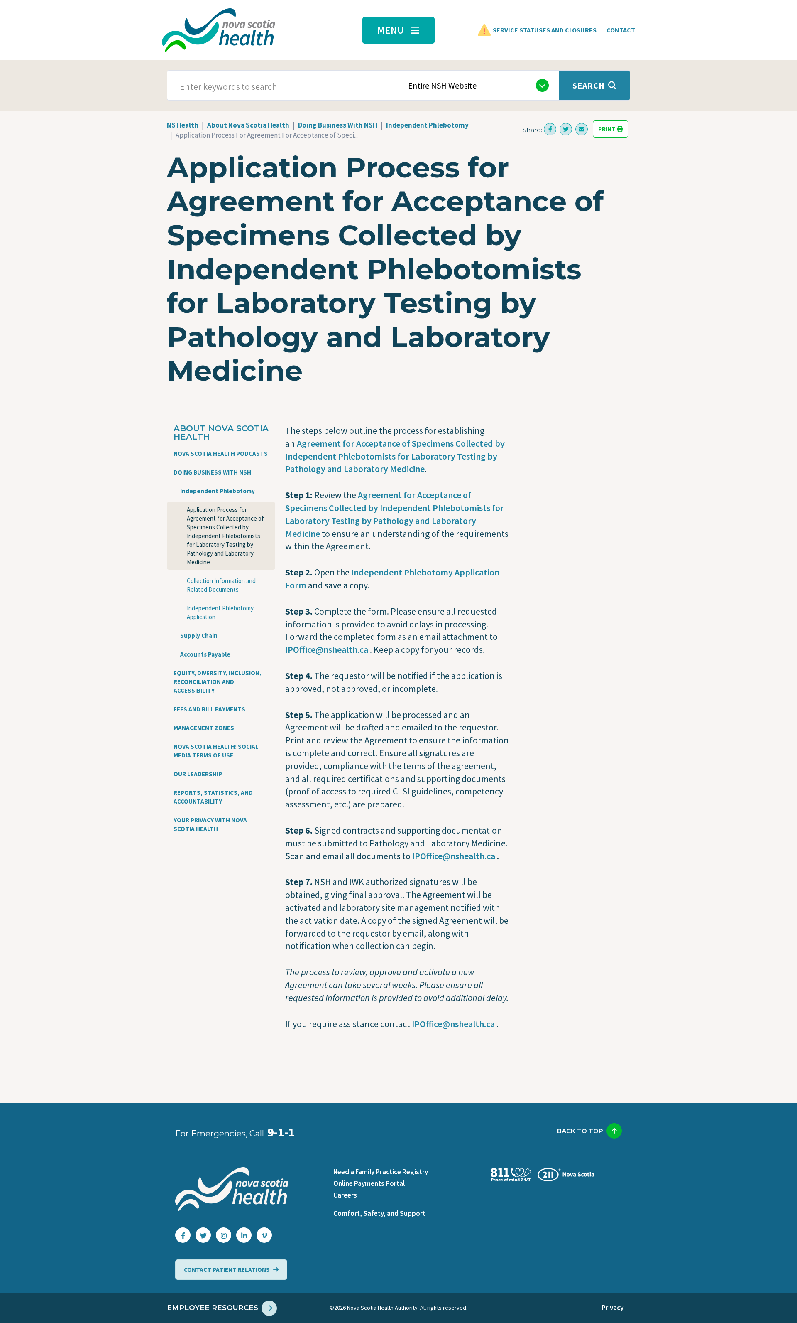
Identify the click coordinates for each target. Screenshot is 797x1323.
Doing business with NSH (212, 472)
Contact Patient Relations (227, 1270)
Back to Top (580, 1131)
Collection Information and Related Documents (221, 585)
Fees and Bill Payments (209, 709)
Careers (345, 1195)
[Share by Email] (581, 129)
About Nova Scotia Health (248, 125)
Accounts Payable (205, 654)
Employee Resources (212, 1307)
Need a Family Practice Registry (380, 1171)
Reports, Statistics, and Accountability (213, 797)
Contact (620, 30)
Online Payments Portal (369, 1183)
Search (588, 85)
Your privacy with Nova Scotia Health (210, 824)
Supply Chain (199, 635)
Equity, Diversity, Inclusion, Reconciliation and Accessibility (218, 681)
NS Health (182, 125)
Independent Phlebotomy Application (220, 612)
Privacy (612, 1307)
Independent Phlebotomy (427, 125)
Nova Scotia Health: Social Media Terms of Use (216, 751)
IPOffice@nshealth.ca (326, 649)
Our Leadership (198, 774)
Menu (390, 30)
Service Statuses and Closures (545, 30)
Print (607, 129)
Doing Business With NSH (337, 125)
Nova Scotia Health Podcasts (221, 453)
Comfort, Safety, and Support (379, 1213)
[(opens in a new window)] (550, 129)
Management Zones (204, 728)
